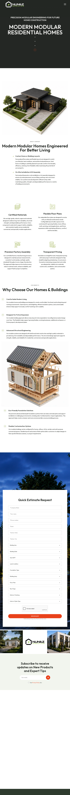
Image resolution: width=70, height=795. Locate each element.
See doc (36, 682)
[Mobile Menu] (65, 4)
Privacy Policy (36, 682)
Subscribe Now (48, 677)
